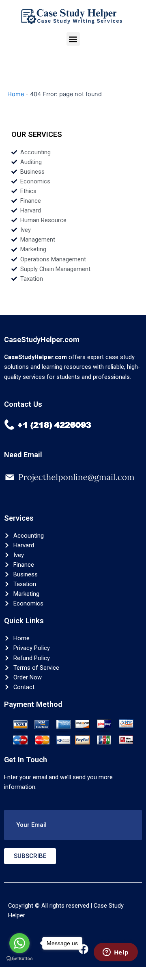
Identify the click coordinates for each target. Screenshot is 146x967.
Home (15, 94)
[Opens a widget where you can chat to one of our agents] (115, 953)
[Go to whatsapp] (19, 943)
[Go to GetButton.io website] (19, 958)
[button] (73, 39)
